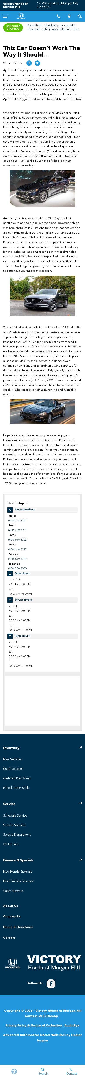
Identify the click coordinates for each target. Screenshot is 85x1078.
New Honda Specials (17, 871)
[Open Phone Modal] (58, 16)
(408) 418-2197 (17, 521)
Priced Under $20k (16, 787)
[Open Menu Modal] (5, 16)
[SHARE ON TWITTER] (37, 63)
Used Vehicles (13, 768)
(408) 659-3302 (17, 540)
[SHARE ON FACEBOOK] (29, 63)
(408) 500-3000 (17, 568)
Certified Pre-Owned (17, 778)
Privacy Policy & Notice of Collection (34, 1025)
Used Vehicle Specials (18, 881)
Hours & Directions (18, 927)
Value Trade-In (13, 890)
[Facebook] (51, 983)
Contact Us (12, 916)
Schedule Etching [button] (13, 27)
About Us (10, 906)
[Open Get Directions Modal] (69, 16)
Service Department (17, 834)
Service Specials (14, 825)
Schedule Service (15, 815)
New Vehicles (12, 759)
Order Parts (11, 844)
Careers (9, 937)
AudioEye (71, 1025)
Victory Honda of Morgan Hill (58, 1010)
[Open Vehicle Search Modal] (79, 16)
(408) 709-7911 (17, 530)
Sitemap (51, 1016)
